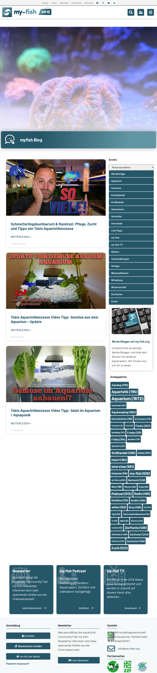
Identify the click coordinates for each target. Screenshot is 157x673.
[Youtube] (109, 3)
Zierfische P (136, 541)
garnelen (134, 439)
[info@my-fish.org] (111, 648)
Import (119, 459)
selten (118, 507)
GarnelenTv (118, 446)
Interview (122, 467)
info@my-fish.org (129, 648)
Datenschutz (76, 3)
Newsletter (64, 3)
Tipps (115, 514)
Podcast (121, 494)
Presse (54, 3)
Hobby (144, 452)
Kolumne (119, 473)
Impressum (89, 3)
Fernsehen (117, 426)
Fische (143, 425)
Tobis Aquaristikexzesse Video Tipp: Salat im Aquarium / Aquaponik (55, 412)
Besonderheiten (121, 419)
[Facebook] (97, 3)
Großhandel (123, 453)
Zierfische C (139, 534)
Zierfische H (117, 541)
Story (135, 507)
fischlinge (118, 432)
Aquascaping (123, 412)
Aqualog (119, 385)
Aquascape (118, 405)
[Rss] (114, 3)
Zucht (119, 548)
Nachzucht (136, 480)
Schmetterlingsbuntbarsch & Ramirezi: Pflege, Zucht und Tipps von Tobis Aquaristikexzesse (54, 226)
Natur (116, 486)
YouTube (116, 528)
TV (114, 521)
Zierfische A (119, 534)
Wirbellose (137, 521)
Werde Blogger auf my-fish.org (130, 341)
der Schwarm (143, 419)
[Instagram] (103, 3)
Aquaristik (124, 391)
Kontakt (45, 3)
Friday (118, 439)
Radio (142, 493)
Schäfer (138, 500)
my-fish (140, 473)
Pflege (143, 487)
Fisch (129, 426)
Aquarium (127, 398)
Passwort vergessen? (17, 663)
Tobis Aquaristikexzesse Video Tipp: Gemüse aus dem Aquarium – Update (54, 319)
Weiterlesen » (21, 236)
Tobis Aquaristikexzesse (136, 514)
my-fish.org (118, 480)
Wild (124, 520)
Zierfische (136, 528)
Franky (134, 432)
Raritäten (119, 500)
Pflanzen (130, 487)
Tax (147, 507)
